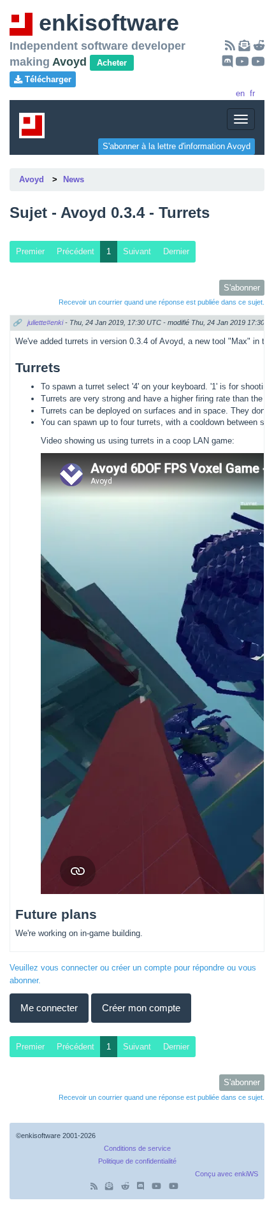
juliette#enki (45, 322)
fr (252, 93)
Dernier (176, 251)
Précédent (75, 251)
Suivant (137, 251)
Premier (30, 251)
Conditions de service (137, 1148)
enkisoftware (105, 23)
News (73, 179)
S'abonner (242, 287)
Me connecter (49, 1007)
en (240, 93)
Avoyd (31, 179)
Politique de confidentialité (137, 1161)
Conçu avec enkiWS (226, 1174)
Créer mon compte (141, 1007)
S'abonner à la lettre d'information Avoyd (176, 146)
